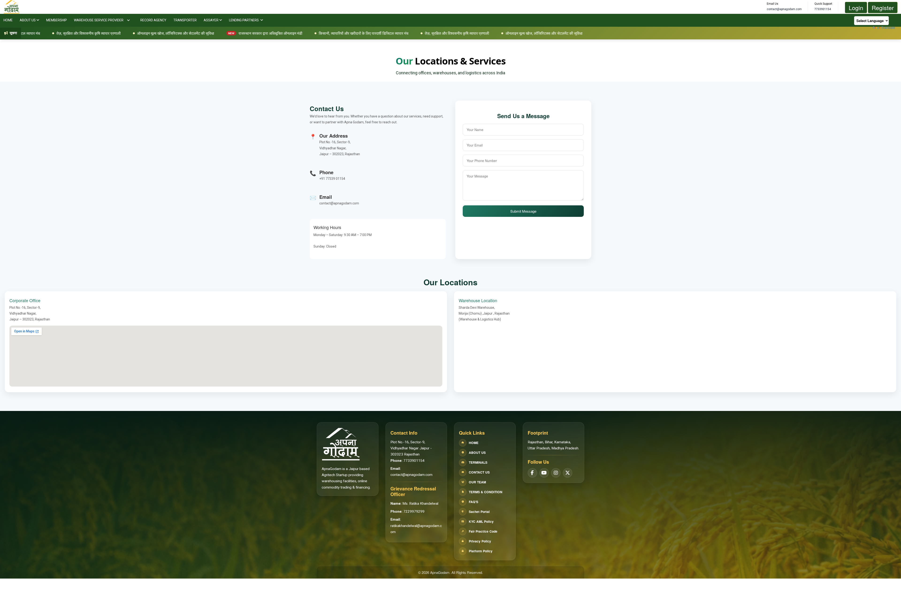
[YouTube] (544, 473)
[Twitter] (567, 473)
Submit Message (523, 211)
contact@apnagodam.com (411, 475)
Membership (56, 20)
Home (8, 20)
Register (883, 7)
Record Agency (153, 20)
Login (856, 7)
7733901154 (413, 461)
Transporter (185, 20)
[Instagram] (556, 473)
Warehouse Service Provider (98, 20)
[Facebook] (532, 473)
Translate (888, 27)
